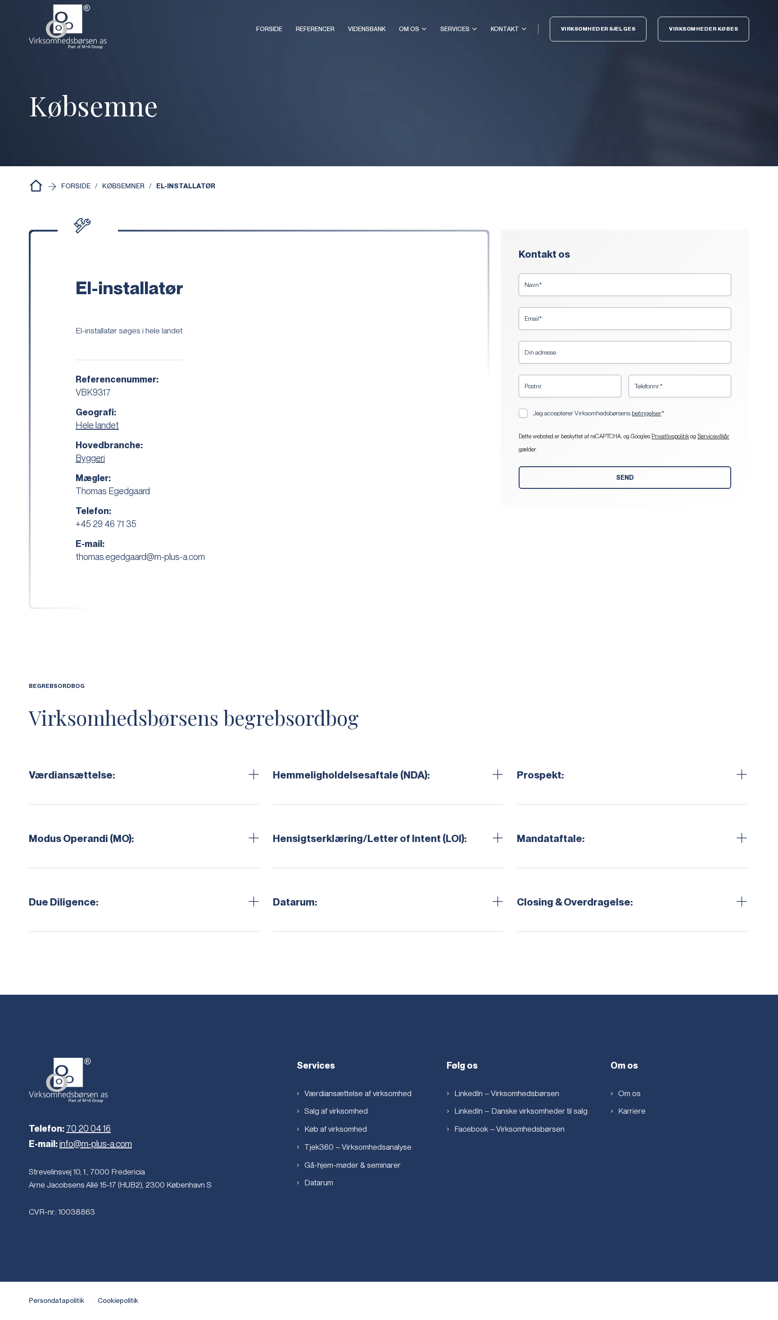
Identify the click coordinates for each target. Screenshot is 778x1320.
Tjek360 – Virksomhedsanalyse (358, 1147)
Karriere (632, 1110)
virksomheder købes (703, 29)
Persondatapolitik (56, 1301)
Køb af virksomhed (335, 1128)
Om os (409, 28)
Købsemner (123, 186)
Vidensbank (366, 28)
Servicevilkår (713, 436)
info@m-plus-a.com (95, 1143)
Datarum (318, 1182)
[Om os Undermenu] (424, 29)
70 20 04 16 (88, 1128)
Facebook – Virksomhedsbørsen (509, 1128)
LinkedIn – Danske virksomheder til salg (521, 1110)
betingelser (646, 413)
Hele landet (97, 425)
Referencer (315, 28)
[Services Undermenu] (474, 29)
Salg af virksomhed (336, 1110)
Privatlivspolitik (670, 436)
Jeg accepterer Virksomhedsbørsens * (599, 413)
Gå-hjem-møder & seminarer (352, 1165)
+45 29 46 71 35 (106, 524)
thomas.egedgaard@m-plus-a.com (140, 556)
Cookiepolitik (118, 1301)
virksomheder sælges (598, 29)
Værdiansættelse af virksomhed (358, 1093)
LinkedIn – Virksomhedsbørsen (506, 1093)
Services (455, 28)
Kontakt (505, 28)
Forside (269, 28)
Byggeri (90, 458)
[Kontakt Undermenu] (524, 29)
